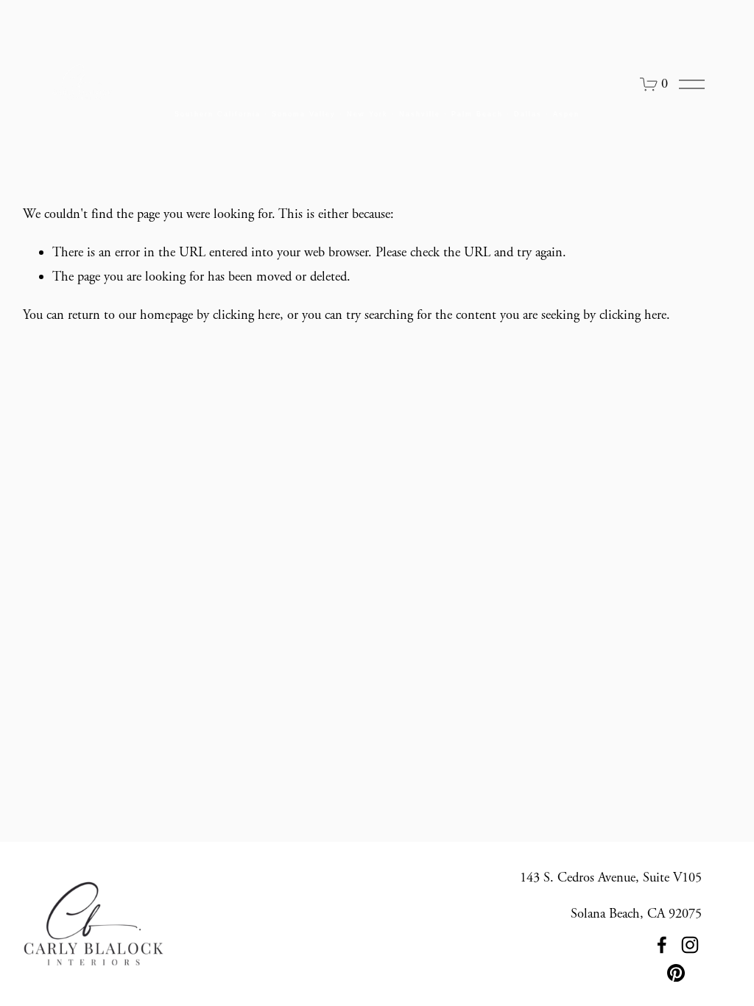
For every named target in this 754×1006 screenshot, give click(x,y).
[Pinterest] (676, 973)
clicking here (246, 315)
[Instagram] (690, 945)
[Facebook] (662, 945)
